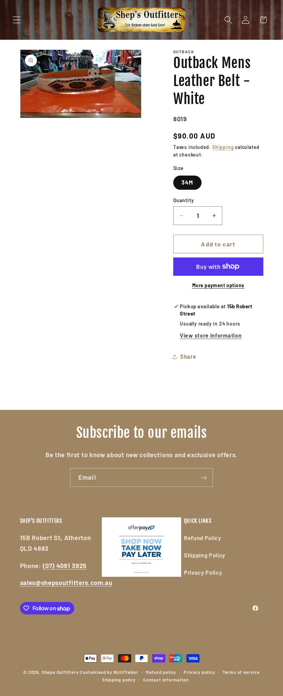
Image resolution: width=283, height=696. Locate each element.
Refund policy (161, 672)
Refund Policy (202, 538)
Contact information (165, 680)
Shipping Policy (204, 555)
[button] (17, 20)
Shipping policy (119, 680)
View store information (211, 335)
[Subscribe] (204, 477)
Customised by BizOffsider (109, 672)
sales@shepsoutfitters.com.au (66, 582)
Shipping (223, 147)
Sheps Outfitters (60, 672)
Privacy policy (199, 672)
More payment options (218, 285)
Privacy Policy (203, 572)
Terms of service (241, 672)
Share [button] (188, 356)
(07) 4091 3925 (65, 566)
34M (187, 182)
